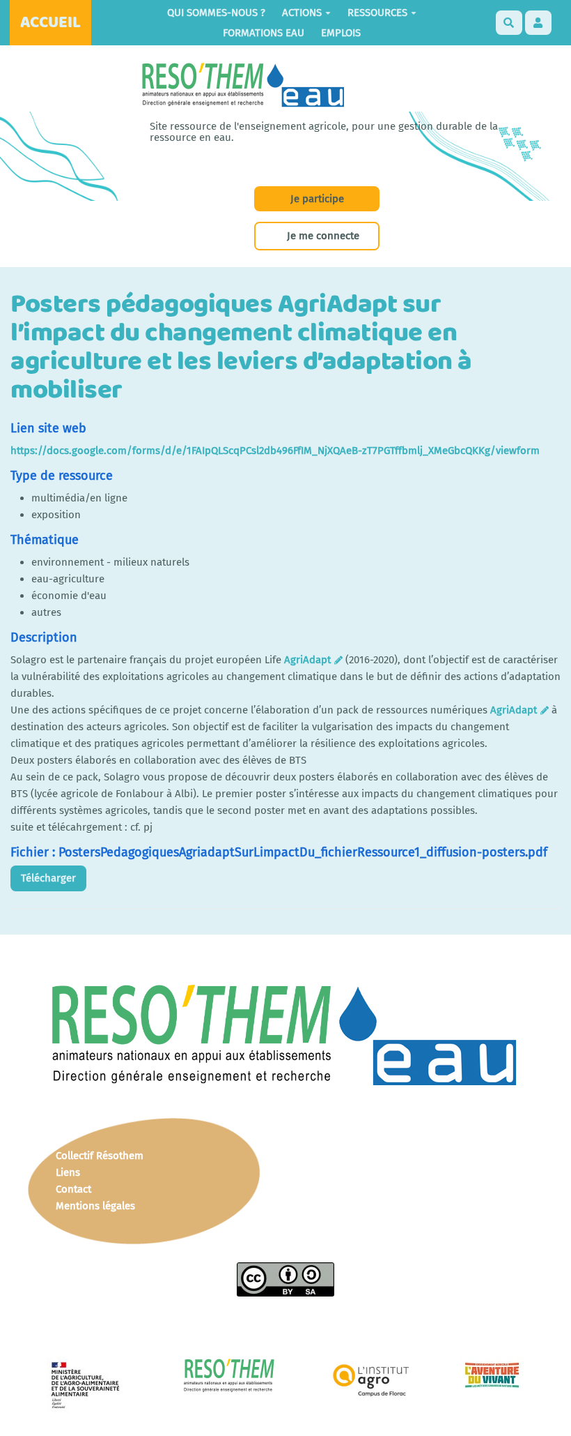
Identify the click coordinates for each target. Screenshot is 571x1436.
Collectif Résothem (99, 1155)
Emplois (341, 33)
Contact (73, 1189)
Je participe (317, 198)
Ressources (377, 12)
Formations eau (263, 33)
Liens (68, 1172)
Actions (302, 12)
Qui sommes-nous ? (216, 12)
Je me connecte (323, 235)
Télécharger (48, 878)
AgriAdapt (307, 659)
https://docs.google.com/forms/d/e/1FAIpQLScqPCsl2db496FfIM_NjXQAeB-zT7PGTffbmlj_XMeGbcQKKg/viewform (275, 450)
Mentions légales (95, 1206)
